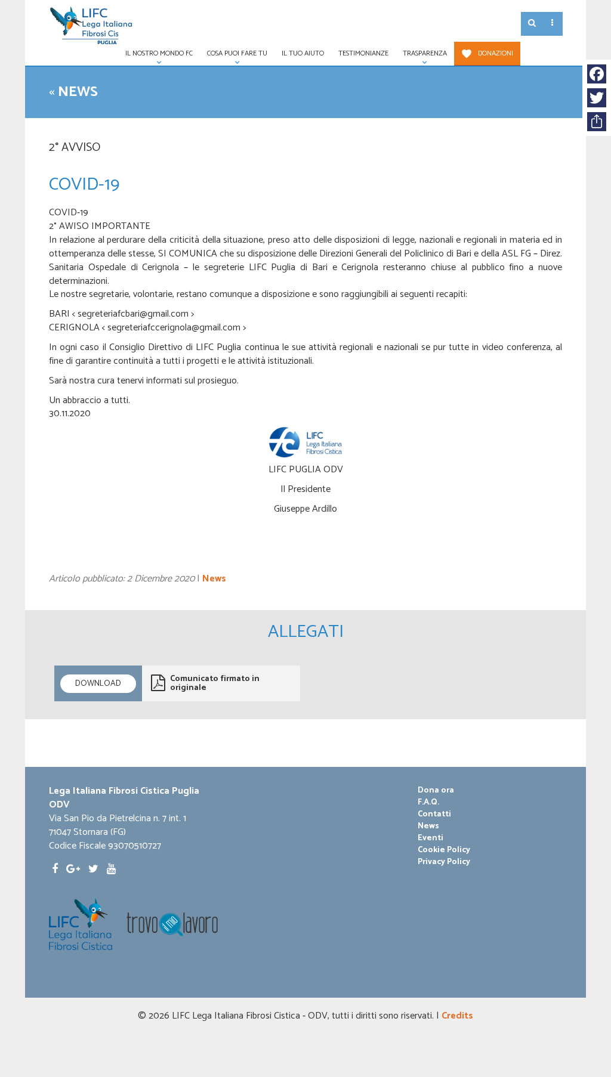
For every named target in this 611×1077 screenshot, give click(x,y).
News (78, 92)
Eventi (430, 838)
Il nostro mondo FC (155, 57)
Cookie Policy (444, 850)
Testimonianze (363, 53)
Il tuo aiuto (303, 53)
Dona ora (436, 791)
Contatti (434, 815)
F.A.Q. (428, 803)
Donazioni (495, 53)
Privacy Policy (444, 862)
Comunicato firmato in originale (215, 683)
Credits (457, 1016)
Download (98, 684)
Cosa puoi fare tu (233, 57)
